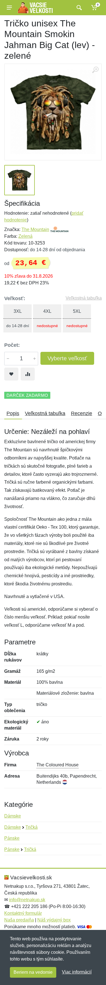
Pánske (12, 838)
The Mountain (35, 229)
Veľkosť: (14, 298)
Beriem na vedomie (33, 972)
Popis (13, 413)
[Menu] (9, 8)
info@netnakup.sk (27, 899)
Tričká (31, 827)
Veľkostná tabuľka (84, 298)
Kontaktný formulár (23, 913)
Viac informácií (77, 972)
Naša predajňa (19, 920)
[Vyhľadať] (78, 7)
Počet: (12, 345)
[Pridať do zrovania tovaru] (28, 374)
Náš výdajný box (54, 920)
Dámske (12, 816)
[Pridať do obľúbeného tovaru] (11, 374)
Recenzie (81, 413)
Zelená (25, 236)
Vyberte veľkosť (67, 358)
